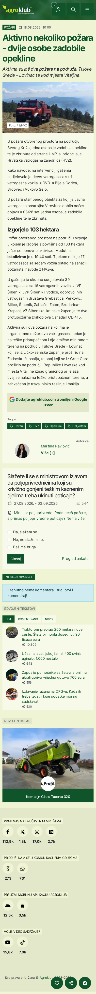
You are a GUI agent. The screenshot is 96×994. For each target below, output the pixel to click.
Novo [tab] (49, 619)
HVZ (36, 426)
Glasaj (16, 559)
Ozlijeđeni (79, 426)
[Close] (73, 9)
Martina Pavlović (55, 446)
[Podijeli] (71, 983)
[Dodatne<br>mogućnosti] (85, 983)
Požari (18, 426)
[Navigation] (87, 9)
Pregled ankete (75, 558)
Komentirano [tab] (28, 619)
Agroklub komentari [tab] (19, 577)
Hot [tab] (8, 619)
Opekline (55, 426)
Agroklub (46, 977)
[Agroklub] (18, 9)
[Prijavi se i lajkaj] (57, 983)
